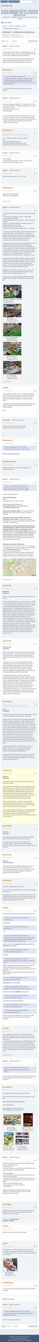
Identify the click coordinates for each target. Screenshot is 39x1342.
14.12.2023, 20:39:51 (7, 1246)
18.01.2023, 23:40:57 (7, 704)
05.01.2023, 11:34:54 (7, 100)
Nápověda (11, 1336)
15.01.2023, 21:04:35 (7, 190)
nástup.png (10, 1272)
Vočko (6, 388)
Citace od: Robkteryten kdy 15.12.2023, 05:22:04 (17, 1311)
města (26, 1210)
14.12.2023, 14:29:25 (7, 1160)
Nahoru (4, 1326)
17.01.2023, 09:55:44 (7, 464)
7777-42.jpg (27, 1127)
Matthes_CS (8, 70)
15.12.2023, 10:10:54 (7, 1307)
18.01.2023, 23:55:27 (7, 773)
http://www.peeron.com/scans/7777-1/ (14, 1110)
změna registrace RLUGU (14, 10)
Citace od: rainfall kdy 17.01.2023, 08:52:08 (16, 447)
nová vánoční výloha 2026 (25, 13)
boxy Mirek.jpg (13, 356)
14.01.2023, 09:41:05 (7, 173)
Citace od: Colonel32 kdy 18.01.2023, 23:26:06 (16, 926)
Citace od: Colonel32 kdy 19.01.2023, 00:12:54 (16, 1067)
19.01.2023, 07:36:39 (7, 910)
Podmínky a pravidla (19, 1336)
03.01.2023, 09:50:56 (7, 48)
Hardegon (7, 1204)
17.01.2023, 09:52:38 (7, 443)
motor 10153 (22, 143)
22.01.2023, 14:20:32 (7, 1089)
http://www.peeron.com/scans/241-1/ (13, 1108)
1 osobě (4, 579)
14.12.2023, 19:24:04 (7, 1228)
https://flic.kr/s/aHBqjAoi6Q (10, 195)
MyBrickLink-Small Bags (9, 1299)
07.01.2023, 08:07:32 (7, 155)
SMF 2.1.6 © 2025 (16, 1338)
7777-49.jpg (8, 1147)
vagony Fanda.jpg (13, 337)
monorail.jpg (12, 375)
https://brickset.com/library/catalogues (14, 1101)
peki (5, 46)
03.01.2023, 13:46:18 (7, 72)
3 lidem (4, 201)
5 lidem (4, 381)
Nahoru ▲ (27, 1336)
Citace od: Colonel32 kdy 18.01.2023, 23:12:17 (16, 917)
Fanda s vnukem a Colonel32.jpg (13, 299)
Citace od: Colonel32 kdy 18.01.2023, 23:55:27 (16, 958)
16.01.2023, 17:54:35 (7, 390)
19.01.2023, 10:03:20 (7, 1031)
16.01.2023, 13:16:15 (7, 210)
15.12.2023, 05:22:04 (7, 1285)
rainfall (7, 420)
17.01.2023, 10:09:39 (7, 481)
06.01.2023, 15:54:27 (7, 133)
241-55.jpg (12, 1127)
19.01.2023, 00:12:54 (7, 883)
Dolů (3, 41)
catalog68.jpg (22, 1147)
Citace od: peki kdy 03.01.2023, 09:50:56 (15, 76)
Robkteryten (8, 1283)
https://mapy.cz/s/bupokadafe (11, 454)
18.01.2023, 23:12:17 (7, 588)
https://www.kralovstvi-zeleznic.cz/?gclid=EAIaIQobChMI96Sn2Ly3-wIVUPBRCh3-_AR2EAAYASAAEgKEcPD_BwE (15, 505)
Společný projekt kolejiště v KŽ (19, 11)
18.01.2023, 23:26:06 (7, 643)
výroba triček (6, 17)
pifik (6, 1243)
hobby (6, 1028)
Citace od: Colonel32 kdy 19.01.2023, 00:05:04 (16, 986)
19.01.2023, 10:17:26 (7, 1063)
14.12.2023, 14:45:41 (7, 1207)
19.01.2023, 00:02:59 (7, 828)
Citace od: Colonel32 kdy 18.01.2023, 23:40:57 (16, 949)
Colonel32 (7, 585)
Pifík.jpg (11, 318)
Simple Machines (23, 1338)
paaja (6, 908)
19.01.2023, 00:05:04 (7, 857)
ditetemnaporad (10, 461)
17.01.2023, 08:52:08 (7, 422)
